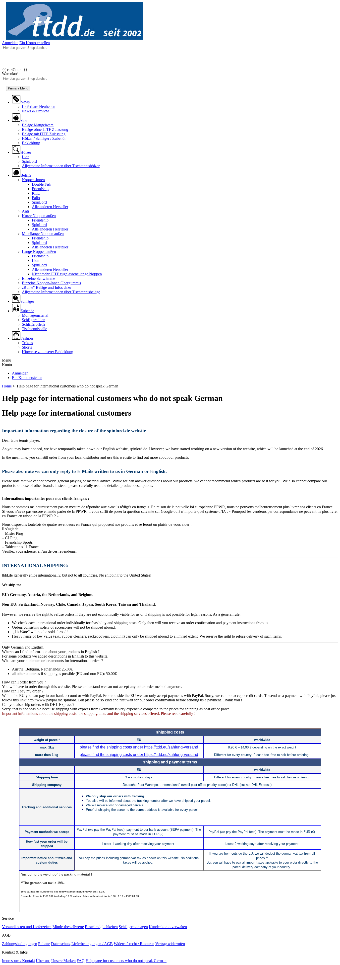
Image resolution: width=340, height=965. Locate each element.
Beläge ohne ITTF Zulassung (45, 129)
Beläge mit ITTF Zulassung (43, 134)
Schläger (27, 301)
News (25, 102)
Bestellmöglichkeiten (101, 927)
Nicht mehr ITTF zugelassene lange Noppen (67, 274)
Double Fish (41, 184)
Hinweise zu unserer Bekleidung (47, 352)
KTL (36, 193)
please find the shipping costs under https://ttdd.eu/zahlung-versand (139, 747)
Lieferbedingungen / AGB (92, 944)
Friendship (40, 189)
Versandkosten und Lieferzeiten (27, 927)
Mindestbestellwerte (68, 927)
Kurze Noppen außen (39, 216)
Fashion (26, 338)
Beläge (25, 175)
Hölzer (25, 152)
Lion (25, 157)
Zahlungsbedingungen (19, 944)
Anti (25, 211)
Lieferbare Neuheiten (38, 106)
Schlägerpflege (33, 324)
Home (7, 386)
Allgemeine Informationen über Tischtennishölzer (61, 166)
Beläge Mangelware (38, 125)
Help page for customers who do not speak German (126, 961)
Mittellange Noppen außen (43, 233)
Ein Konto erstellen (34, 43)
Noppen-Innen (33, 180)
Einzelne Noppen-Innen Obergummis (51, 283)
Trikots (27, 343)
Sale (23, 120)
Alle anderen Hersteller (50, 207)
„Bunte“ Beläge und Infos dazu (46, 287)
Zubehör (27, 311)
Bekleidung (31, 143)
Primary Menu (18, 88)
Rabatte (44, 944)
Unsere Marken (63, 961)
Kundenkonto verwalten (168, 927)
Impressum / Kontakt (18, 961)
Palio (36, 198)
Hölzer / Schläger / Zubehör (44, 138)
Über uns (43, 961)
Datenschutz (60, 944)
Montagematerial (35, 315)
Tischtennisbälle (34, 329)
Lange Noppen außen (39, 251)
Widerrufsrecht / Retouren (134, 944)
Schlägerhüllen (33, 320)
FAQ (81, 961)
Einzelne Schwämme (38, 278)
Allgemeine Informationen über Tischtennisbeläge (61, 292)
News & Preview (35, 111)
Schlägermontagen (133, 927)
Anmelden (10, 43)
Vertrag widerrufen (170, 944)
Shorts (27, 347)
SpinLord (29, 161)
